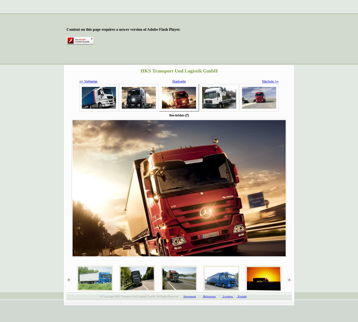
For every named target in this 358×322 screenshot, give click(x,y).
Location (227, 296)
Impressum (189, 296)
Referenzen (209, 296)
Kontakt (241, 296)
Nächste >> (270, 81)
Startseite (179, 81)
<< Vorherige (88, 81)
